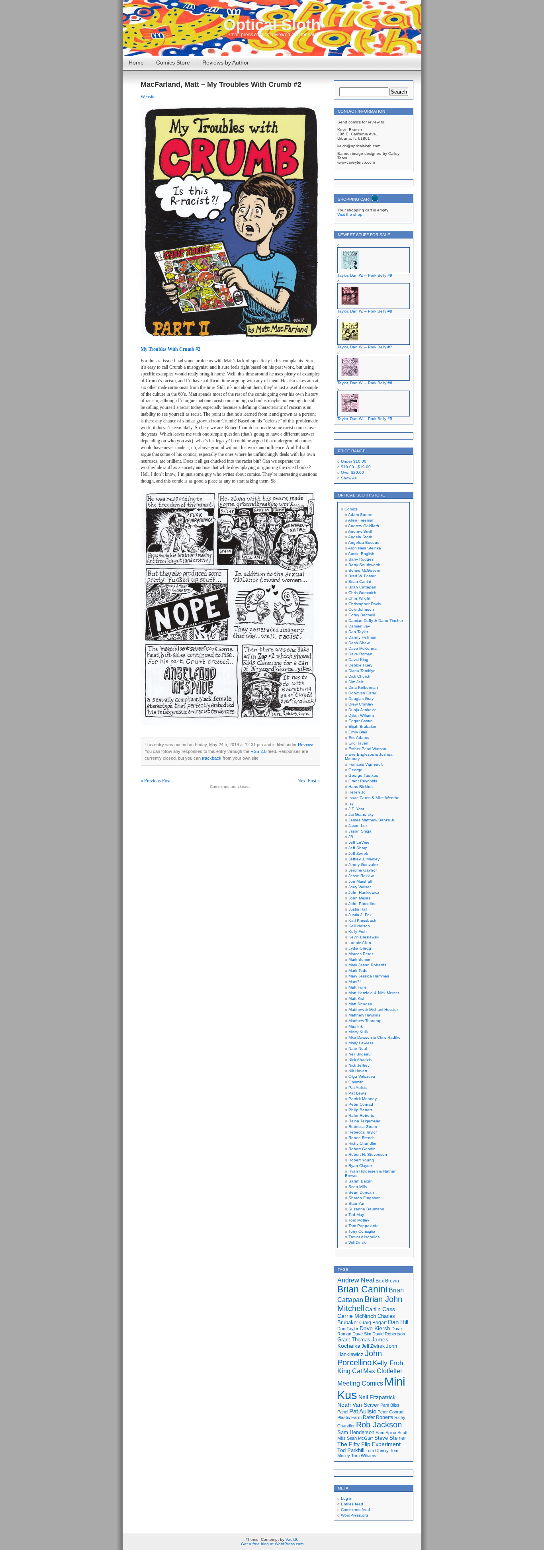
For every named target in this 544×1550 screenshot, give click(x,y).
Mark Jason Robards (367, 965)
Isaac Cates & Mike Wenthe (373, 798)
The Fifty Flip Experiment (369, 1444)
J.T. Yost (356, 809)
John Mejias (359, 898)
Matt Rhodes (360, 1004)
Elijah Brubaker (362, 726)
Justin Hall (357, 909)
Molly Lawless (361, 1043)
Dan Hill (398, 1322)
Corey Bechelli (361, 615)
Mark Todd (358, 970)
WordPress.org (354, 1515)
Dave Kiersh (375, 1328)
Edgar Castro (360, 721)
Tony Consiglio (361, 1231)
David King (358, 659)
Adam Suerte (360, 514)
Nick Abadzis (360, 1059)
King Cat (349, 1371)
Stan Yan (357, 1203)
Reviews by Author (225, 62)
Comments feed (355, 1509)
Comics (351, 509)
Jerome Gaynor (362, 870)
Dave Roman (360, 654)
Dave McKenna (362, 648)
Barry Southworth (364, 565)
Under (353, 461)
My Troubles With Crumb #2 (170, 349)
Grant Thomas (353, 1340)
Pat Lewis (357, 1093)
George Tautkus (363, 775)
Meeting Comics (360, 1383)
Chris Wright (359, 598)
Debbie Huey (360, 665)
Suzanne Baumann (366, 1209)
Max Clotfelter (382, 1370)
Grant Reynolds (362, 781)
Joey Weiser (359, 887)
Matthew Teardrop (365, 1020)
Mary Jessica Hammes (368, 976)
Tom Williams (363, 1455)
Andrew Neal (355, 1280)
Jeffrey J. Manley (364, 859)
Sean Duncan (361, 1192)
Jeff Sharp (358, 848)
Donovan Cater (362, 693)
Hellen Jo (357, 792)
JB (350, 837)
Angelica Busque (364, 542)
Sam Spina (386, 1432)
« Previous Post (155, 781)
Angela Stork (360, 537)
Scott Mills (357, 1186)
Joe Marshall (360, 881)
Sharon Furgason (364, 1198)
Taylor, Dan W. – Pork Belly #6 (364, 383)
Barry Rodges (361, 559)
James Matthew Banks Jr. (371, 820)
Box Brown (387, 1280)
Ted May (356, 1214)
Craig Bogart (373, 1322)
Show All (348, 478)
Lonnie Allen (359, 942)
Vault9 (291, 1539)
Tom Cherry (377, 1450)
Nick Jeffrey (359, 1065)
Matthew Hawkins (364, 1015)
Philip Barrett (360, 1110)
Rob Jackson (379, 1424)
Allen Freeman (361, 520)
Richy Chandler (362, 1143)
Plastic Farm (349, 1417)
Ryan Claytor (360, 1165)
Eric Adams (358, 737)
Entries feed (352, 1504)
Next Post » (308, 781)
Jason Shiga (360, 831)
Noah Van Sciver (358, 1405)
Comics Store (173, 62)
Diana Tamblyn (362, 670)
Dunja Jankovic (362, 710)
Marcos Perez (361, 954)
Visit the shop (349, 214)
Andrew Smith (361, 531)
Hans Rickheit (361, 786)
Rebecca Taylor (362, 1132)
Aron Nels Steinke (364, 548)
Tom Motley (358, 1220)
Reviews (306, 744)
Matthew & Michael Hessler (373, 1009)
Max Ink (355, 1026)
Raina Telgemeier (364, 1121)
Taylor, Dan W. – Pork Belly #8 (364, 311)
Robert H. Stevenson (367, 1154)
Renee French (361, 1138)
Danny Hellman (362, 637)
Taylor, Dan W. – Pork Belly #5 (364, 418)
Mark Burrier (359, 959)
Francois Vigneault (365, 764)
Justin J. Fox (360, 915)
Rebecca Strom (362, 1126)
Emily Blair (357, 732)
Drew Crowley (360, 704)
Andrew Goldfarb (363, 526)
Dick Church (359, 676)
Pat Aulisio (358, 1087)
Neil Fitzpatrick (376, 1397)
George (355, 770)
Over (352, 472)
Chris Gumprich (362, 592)
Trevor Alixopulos (364, 1237)
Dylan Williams (361, 715)
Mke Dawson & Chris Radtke (374, 1037)
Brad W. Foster (362, 576)
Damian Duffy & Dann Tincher (375, 620)
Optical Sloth (272, 24)
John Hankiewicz (363, 892)
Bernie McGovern (364, 570)
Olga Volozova (361, 1076)
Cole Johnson (361, 609)
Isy (351, 803)
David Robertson (388, 1333)
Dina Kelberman (363, 687)
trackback (211, 758)
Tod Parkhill (350, 1450)
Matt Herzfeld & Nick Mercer (373, 993)
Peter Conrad (360, 1104)
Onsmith (356, 1082)
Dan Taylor (358, 631)
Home (136, 62)
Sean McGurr (360, 1438)
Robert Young (361, 1160)
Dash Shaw (359, 643)
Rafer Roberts (361, 1115)
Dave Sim (361, 1333)
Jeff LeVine (359, 842)
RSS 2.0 (258, 751)
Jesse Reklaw (361, 876)
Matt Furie (357, 987)
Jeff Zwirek (358, 853)
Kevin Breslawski (363, 937)
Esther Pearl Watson (367, 749)
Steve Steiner (390, 1438)
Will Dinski (357, 1242)
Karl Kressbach (362, 920)
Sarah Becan (360, 1181)
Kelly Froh (357, 931)
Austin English (361, 553)
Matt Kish (357, 998)
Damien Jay (359, 626)
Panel (342, 1411)
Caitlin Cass (380, 1309)
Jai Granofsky (361, 814)
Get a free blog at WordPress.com (272, 1544)
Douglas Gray (361, 698)
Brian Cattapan (362, 587)
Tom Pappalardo (363, 1226)
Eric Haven (358, 743)
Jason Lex (358, 825)
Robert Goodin (362, 1149)
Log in (346, 1498)
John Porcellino (362, 903)
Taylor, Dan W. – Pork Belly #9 (364, 275)
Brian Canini (359, 581)
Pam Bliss (389, 1405)
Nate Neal (357, 1048)
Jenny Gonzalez (363, 864)
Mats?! (354, 981)
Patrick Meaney (362, 1099)
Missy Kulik (358, 1032)
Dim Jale (356, 682)
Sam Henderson (355, 1432)
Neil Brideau (359, 1054)
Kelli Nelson (359, 926)
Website (148, 97)
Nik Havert (357, 1071)
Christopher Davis (364, 604)
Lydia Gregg (359, 948)
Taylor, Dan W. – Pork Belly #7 (364, 347)
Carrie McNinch (356, 1316)
